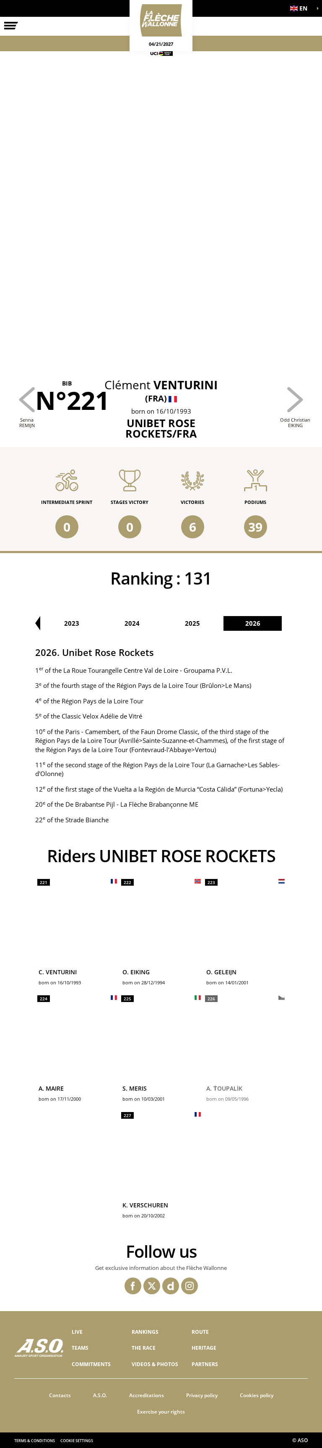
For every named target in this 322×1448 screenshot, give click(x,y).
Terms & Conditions (34, 1440)
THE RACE (144, 1347)
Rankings (145, 1331)
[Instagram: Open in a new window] (189, 1285)
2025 (192, 623)
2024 (132, 623)
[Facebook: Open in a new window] (133, 1285)
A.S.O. (100, 1395)
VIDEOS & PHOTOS (155, 1364)
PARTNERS (205, 1364)
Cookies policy (256, 1395)
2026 (252, 623)
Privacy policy (202, 1395)
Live (77, 1331)
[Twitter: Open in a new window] (151, 1285)
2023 (71, 623)
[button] (301, 8)
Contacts (60, 1395)
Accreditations (146, 1395)
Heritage (204, 1347)
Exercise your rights (161, 1411)
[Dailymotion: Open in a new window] (170, 1285)
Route (200, 1331)
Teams (80, 1347)
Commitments (91, 1364)
